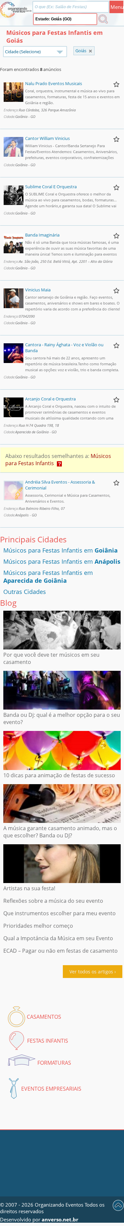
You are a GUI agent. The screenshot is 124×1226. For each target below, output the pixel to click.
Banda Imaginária (42, 235)
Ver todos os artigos (91, 971)
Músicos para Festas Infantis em (60, 550)
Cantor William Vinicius (47, 138)
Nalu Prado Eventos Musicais (53, 83)
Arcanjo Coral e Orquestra (50, 399)
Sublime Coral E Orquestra (51, 187)
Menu (116, 7)
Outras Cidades (24, 592)
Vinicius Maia (38, 290)
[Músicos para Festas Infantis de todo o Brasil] (90, 51)
